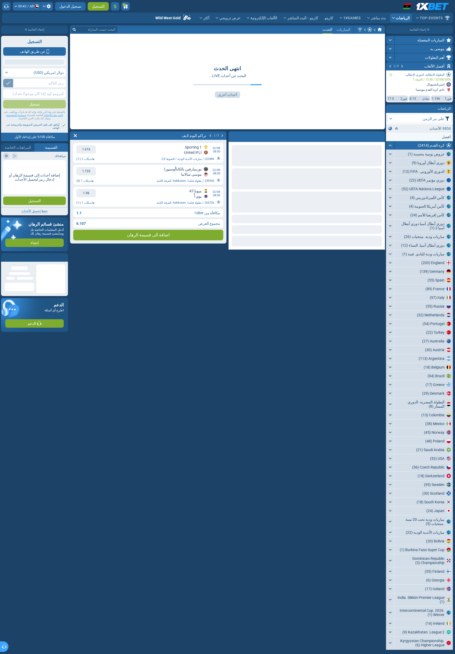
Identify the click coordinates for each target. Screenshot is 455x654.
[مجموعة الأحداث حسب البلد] (390, 128)
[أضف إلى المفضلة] (390, 74)
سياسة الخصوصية (15, 153)
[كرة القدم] (370, 29)
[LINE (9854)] (380, 29)
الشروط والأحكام (53, 153)
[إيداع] (115, 6)
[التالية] (390, 66)
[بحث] (74, 29)
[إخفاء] (390, 145)
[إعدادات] (47, 6)
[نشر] (390, 40)
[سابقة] (402, 66)
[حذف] (234, 135)
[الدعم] (6, 6)
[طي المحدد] (396, 128)
